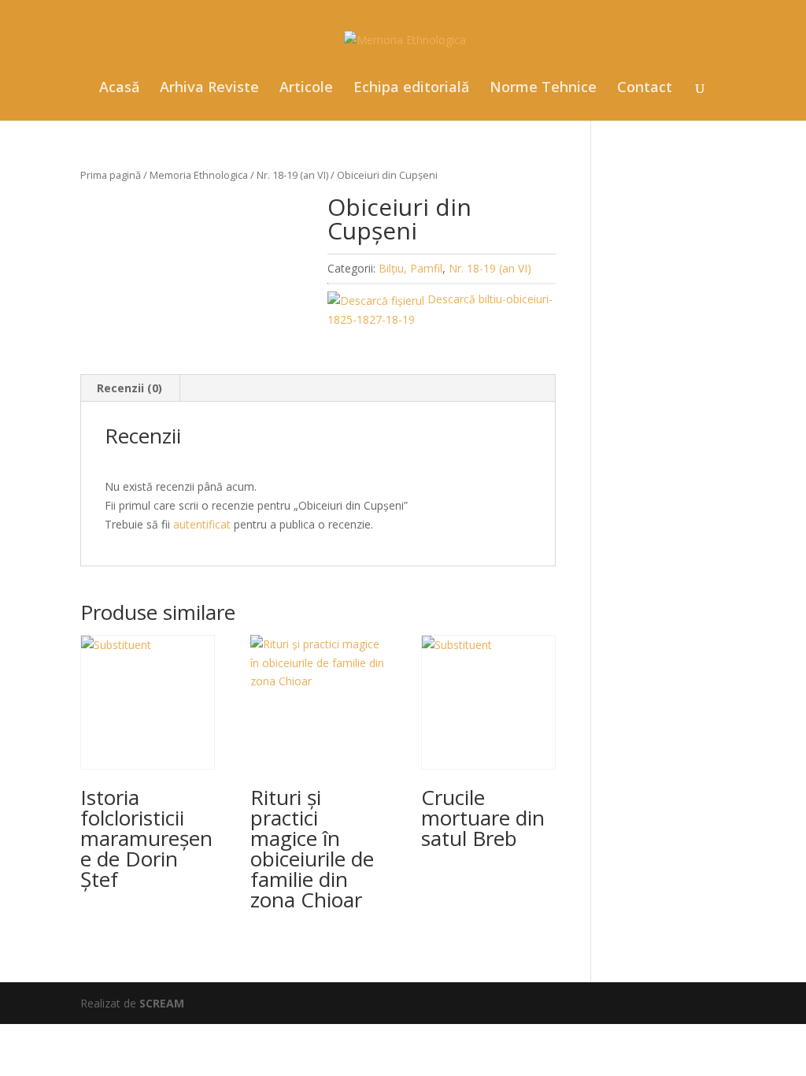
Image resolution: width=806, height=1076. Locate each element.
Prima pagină (110, 175)
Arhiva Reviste (209, 88)
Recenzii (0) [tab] (129, 387)
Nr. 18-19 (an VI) (292, 175)
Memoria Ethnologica (199, 175)
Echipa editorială (411, 88)
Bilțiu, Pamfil (410, 268)
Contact (644, 88)
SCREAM (161, 1003)
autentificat (202, 524)
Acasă (119, 88)
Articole (306, 88)
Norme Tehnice (543, 88)
